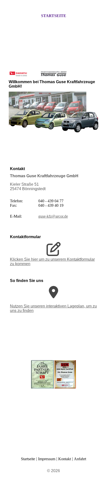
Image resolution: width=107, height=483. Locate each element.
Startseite (53, 16)
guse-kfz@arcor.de (53, 216)
